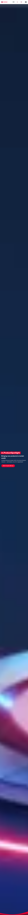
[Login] (17, 2)
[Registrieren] (21, 2)
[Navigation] (26, 2)
